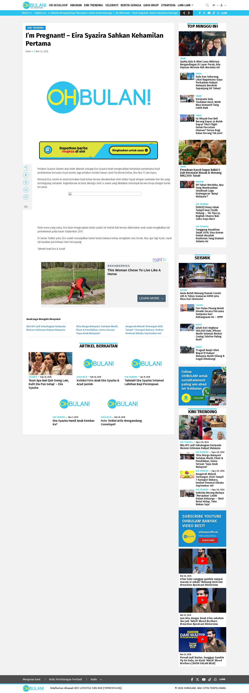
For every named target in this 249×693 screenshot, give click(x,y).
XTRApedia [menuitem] (168, 5)
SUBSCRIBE (208, 540)
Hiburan (199, 182)
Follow (198, 398)
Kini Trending (36, 28)
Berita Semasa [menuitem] (131, 5)
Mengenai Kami (31, 679)
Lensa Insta (82, 377)
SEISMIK (183, 290)
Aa (26, 206)
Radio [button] (94, 679)
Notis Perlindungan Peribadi (65, 679)
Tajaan (183, 58)
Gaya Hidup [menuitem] (151, 5)
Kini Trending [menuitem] (93, 5)
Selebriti (33, 377)
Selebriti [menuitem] (111, 5)
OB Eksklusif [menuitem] (58, 5)
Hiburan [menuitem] (76, 5)
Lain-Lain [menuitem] (184, 5)
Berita (199, 325)
